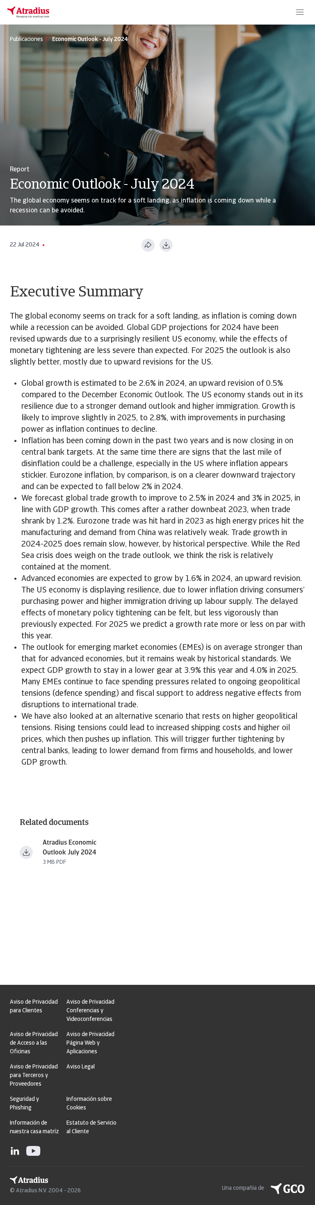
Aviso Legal (80, 1067)
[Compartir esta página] (148, 245)
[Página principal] (28, 12)
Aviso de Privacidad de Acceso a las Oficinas (34, 1043)
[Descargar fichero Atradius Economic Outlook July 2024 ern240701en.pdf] (26, 852)
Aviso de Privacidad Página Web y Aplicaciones (90, 1043)
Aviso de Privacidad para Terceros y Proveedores (34, 1075)
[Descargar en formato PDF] (166, 245)
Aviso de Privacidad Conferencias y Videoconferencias (90, 1011)
